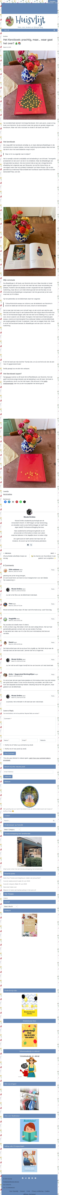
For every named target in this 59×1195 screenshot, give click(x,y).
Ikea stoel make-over (10, 887)
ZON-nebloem (14, 569)
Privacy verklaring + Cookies (41, 1191)
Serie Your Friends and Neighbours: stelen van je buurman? (22, 878)
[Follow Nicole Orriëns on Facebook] (28, 544)
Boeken (5, 36)
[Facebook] (22, 1178)
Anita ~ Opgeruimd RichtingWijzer (22, 674)
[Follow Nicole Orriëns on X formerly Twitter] (31, 544)
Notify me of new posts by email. (16, 749)
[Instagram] (29, 1178)
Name (6, 740)
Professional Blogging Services (11, 1181)
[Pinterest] (32, 1178)
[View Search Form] (54, 30)
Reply (52, 569)
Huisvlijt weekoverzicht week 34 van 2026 (16, 881)
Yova (10, 604)
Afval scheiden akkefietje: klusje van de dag (15, 556)
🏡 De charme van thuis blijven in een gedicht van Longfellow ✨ (43, 556)
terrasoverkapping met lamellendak (31, 869)
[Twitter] (26, 1178)
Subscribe (8, 776)
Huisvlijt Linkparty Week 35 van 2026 (15, 884)
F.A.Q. (28, 1191)
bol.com (8, 377)
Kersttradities (7, 494)
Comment (8, 718)
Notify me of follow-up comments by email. (19, 745)
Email (24, 740)
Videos (5, 898)
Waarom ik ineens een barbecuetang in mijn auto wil (19, 890)
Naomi (11, 642)
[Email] (35, 1178)
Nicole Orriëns (29, 517)
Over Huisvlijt (13, 1191)
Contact (22, 1191)
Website (42, 740)
